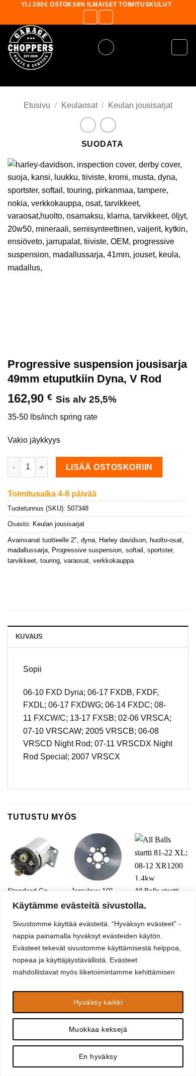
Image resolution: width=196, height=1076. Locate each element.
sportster (159, 550)
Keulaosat (79, 105)
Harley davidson (122, 540)
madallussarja (28, 550)
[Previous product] (108, 125)
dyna (88, 540)
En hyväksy (98, 1056)
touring (50, 560)
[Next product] (87, 125)
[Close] (185, 899)
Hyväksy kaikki (98, 1002)
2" (74, 540)
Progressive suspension (87, 550)
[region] (98, 983)
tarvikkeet (22, 560)
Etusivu (37, 105)
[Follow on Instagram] (106, 17)
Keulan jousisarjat (140, 105)
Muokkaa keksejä (98, 1029)
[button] (106, 47)
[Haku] (98, 78)
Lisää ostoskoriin (109, 467)
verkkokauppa (113, 560)
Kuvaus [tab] (29, 636)
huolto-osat (166, 540)
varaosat (76, 560)
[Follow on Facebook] (90, 17)
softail (134, 550)
